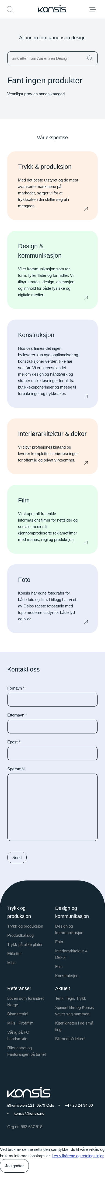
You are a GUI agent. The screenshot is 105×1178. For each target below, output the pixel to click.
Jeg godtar (14, 1165)
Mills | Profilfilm (20, 1023)
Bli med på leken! (70, 1038)
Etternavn (17, 715)
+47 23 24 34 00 (79, 1105)
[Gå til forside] (52, 8)
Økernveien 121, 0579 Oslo (30, 1105)
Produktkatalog (20, 935)
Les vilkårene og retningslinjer (78, 1155)
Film (59, 966)
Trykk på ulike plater (25, 944)
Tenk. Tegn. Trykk (70, 998)
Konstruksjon (66, 975)
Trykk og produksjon (25, 926)
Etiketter (14, 953)
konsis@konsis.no (29, 1113)
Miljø (11, 962)
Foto (59, 941)
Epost (13, 742)
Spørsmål (15, 769)
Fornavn (15, 688)
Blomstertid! (17, 1014)
